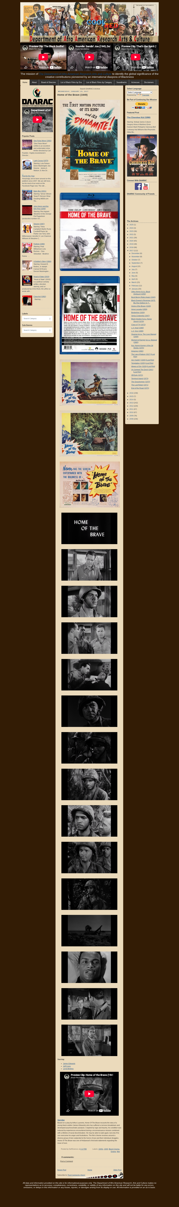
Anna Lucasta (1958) (139, 309)
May (133, 276)
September (136, 263)
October (135, 260)
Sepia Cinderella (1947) (140, 316)
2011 (131, 409)
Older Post (117, 1170)
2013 (131, 403)
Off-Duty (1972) (137, 375)
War (118, 1152)
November (136, 257)
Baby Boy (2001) (40, 191)
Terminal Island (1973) (139, 379)
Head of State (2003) (41, 277)
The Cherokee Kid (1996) (138, 117)
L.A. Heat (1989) (137, 328)
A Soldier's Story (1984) (42, 261)
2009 (131, 416)
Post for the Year (28, 176)
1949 (106, 1149)
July (133, 270)
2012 (131, 406)
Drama (113, 1152)
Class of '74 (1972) (138, 325)
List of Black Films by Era (71, 82)
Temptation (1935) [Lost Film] (142, 363)
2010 (131, 412)
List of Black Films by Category (99, 82)
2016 (131, 393)
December (136, 253)
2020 (131, 241)
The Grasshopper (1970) (140, 382)
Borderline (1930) (138, 313)
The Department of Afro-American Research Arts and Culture (75, 73)
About (34, 82)
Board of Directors (48, 82)
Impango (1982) (137, 351)
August (134, 266)
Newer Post (61, 1170)
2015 (131, 396)
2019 (131, 244)
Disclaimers (149, 82)
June (134, 273)
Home (90, 1170)
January (135, 289)
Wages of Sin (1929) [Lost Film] (143, 366)
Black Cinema (114, 1149)
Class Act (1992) (40, 297)
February (135, 286)
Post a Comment (66, 1161)
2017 (131, 251)
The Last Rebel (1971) (139, 385)
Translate (145, 95)
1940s (100, 1149)
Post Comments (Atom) (76, 1175)
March (134, 282)
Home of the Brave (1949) (72, 94)
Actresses (135, 82)
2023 (131, 231)
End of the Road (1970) (140, 388)
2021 (131, 238)
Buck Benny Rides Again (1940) (143, 297)
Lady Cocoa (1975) (41, 161)
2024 (131, 228)
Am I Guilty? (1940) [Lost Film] (142, 360)
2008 (131, 419)
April (134, 279)
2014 (131, 400)
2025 (131, 225)
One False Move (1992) (42, 141)
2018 (131, 247)
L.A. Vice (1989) (137, 331)
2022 (131, 234)
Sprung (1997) (39, 224)
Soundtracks (121, 82)
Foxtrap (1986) (39, 244)
